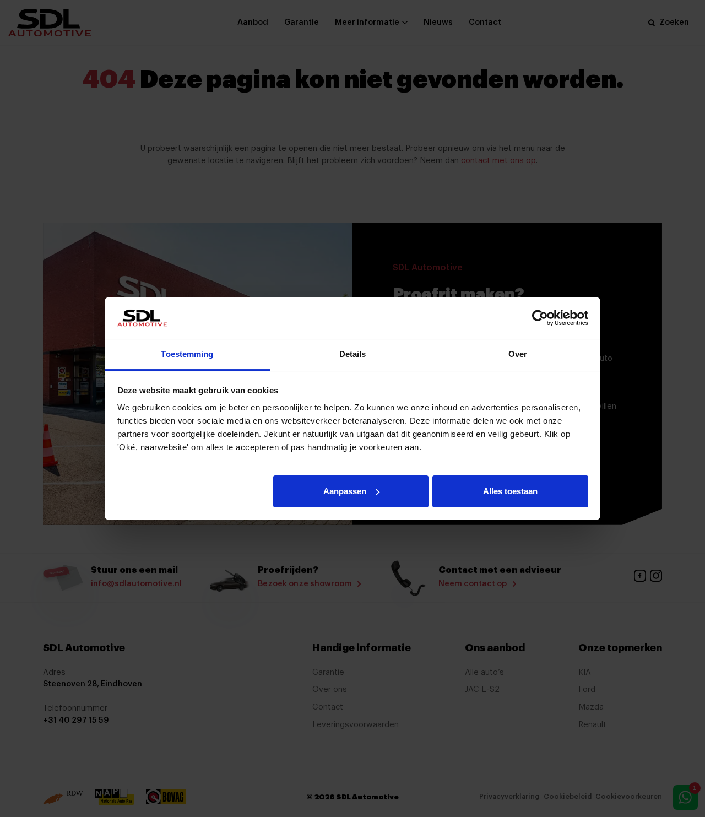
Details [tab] (352, 354)
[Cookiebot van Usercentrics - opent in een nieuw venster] (540, 318)
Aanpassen (344, 491)
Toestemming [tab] (187, 354)
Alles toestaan (510, 491)
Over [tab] (517, 354)
